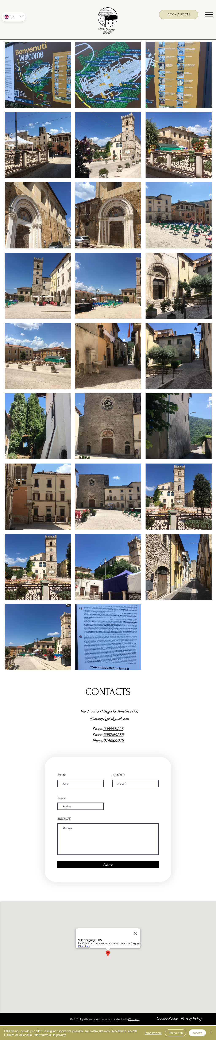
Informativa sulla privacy (50, 1035)
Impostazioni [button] (153, 1033)
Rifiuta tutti (176, 1033)
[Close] (210, 1033)
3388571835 (113, 729)
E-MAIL (117, 775)
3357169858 (113, 735)
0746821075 (113, 740)
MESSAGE (64, 818)
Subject (62, 797)
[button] (209, 14)
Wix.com (133, 1019)
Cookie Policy (167, 1018)
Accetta (197, 1033)
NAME (62, 775)
